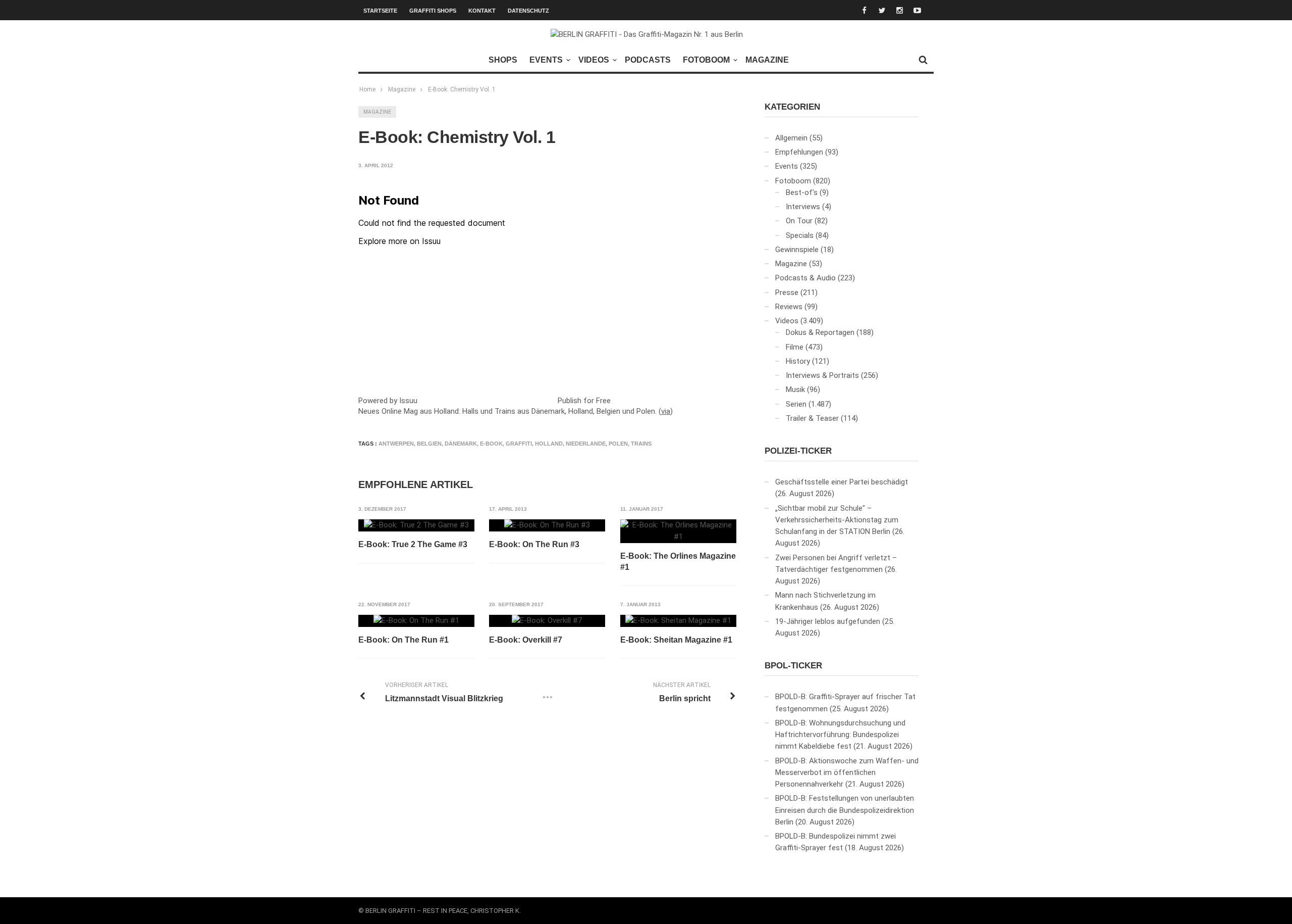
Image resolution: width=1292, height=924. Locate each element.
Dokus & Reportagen (820, 332)
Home (367, 89)
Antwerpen (396, 444)
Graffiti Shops (432, 11)
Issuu (408, 400)
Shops (503, 60)
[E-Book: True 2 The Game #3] (416, 525)
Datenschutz (528, 11)
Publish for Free (584, 400)
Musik (795, 389)
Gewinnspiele (797, 249)
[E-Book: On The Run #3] (547, 525)
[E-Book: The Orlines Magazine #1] (678, 531)
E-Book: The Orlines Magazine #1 (678, 561)
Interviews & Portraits (822, 375)
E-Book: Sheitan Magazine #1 (676, 640)
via (665, 411)
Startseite (380, 11)
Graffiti (519, 444)
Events (546, 60)
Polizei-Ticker (798, 451)
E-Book (491, 444)
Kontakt (482, 11)
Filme (794, 347)
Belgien (429, 444)
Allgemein (791, 137)
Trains (641, 444)
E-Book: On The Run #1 (403, 640)
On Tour (799, 220)
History (798, 361)
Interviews (803, 206)
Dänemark (461, 444)
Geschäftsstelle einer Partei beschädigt (841, 482)
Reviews (788, 306)
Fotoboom (706, 60)
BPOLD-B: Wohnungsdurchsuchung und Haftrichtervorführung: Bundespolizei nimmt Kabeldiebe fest (840, 734)
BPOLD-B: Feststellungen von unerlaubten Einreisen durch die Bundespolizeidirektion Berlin (844, 810)
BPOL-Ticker (793, 665)
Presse (786, 292)
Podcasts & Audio (805, 277)
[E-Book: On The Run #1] (416, 621)
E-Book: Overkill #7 (525, 640)
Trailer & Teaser (812, 418)
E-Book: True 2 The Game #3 (412, 544)
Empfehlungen (799, 152)
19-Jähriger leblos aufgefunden (827, 621)
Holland (549, 444)
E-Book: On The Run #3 (534, 544)
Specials (800, 235)
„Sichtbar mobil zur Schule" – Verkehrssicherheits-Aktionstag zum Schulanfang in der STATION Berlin (836, 520)
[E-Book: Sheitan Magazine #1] (678, 621)
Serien (796, 404)
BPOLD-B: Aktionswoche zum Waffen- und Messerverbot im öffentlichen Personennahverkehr (847, 772)
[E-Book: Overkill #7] (547, 621)
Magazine (767, 60)
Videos (593, 60)
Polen (618, 444)
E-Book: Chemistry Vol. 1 (462, 89)
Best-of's (802, 192)
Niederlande (586, 444)
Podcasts (648, 60)
